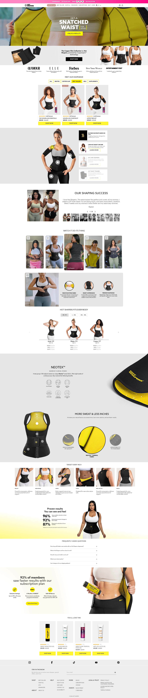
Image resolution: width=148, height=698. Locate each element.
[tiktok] (74, 662)
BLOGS (77, 680)
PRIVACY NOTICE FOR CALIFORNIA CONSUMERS (107, 683)
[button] (93, 148)
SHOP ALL (67, 5)
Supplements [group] (93, 81)
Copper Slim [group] (66, 81)
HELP (89, 5)
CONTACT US (60, 687)
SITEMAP (78, 685)
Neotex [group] (57, 81)
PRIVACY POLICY (105, 680)
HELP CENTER (60, 680)
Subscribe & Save (32, 603)
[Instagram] (29, 662)
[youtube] (96, 662)
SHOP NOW (49, 123)
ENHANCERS (74, 5)
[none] (47, 638)
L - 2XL (74, 315)
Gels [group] (84, 81)
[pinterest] (118, 662)
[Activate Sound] (42, 267)
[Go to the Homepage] (36, 5)
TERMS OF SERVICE (105, 690)
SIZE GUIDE (60, 685)
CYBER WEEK (79, 690)
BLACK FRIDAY (79, 688)
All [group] (51, 81)
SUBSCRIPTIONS (83, 5)
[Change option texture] (37, 423)
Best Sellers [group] (77, 81)
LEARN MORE (94, 150)
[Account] (122, 5)
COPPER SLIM (51, 5)
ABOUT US (41, 690)
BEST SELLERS (60, 5)
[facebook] (52, 662)
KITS (40, 685)
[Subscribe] (115, 672)
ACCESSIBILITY (61, 690)
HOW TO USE (60, 682)
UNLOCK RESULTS (74, 34)
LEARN (93, 5)
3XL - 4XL (83, 315)
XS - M (64, 315)
